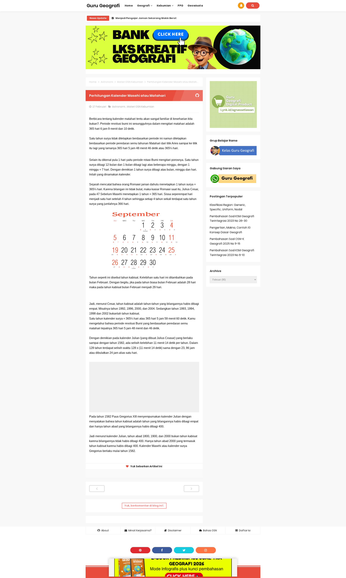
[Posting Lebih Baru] (97, 488)
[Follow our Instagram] (206, 550)
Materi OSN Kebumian (141, 106)
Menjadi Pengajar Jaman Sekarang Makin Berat (146, 18)
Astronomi (119, 106)
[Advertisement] (144, 387)
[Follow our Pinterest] (140, 550)
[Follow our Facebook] (162, 550)
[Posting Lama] (191, 488)
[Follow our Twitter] (184, 550)
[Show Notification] (241, 5)
